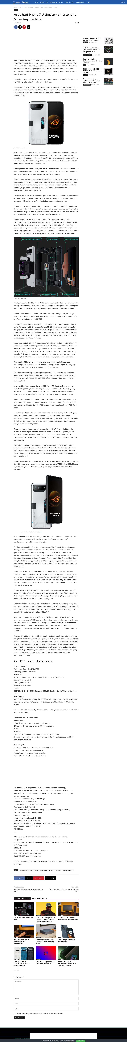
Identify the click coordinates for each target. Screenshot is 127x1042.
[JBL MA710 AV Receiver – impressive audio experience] (68, 909)
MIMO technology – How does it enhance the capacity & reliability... (91, 50)
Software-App (87, 84)
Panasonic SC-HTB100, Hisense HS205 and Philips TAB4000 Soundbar (67, 964)
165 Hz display (23, 870)
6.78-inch (31, 870)
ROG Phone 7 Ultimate (55, 870)
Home (15, 7)
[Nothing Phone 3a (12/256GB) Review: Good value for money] (24, 953)
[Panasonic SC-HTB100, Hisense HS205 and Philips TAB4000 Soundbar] (68, 953)
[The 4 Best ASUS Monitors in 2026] (24, 909)
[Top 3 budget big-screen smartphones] (68, 931)
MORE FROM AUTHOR (40, 898)
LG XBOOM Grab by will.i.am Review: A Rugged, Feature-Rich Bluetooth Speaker (45, 919)
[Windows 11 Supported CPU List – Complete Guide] (46, 953)
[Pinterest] (24, 27)
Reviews (21, 7)
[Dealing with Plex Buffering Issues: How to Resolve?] (108, 61)
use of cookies (70, 1040)
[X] (20, 27)
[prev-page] (15, 969)
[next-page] (18, 969)
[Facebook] (16, 27)
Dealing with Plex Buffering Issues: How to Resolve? (92, 61)
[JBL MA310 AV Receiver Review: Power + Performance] (24, 931)
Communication (87, 55)
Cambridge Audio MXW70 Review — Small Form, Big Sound (45, 941)
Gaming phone (43, 870)
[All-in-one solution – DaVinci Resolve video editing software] (108, 81)
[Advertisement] (46, 45)
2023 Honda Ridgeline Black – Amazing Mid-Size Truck (64, 890)
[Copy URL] (28, 27)
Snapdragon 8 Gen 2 (68, 870)
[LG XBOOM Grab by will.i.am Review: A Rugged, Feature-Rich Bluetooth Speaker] (46, 909)
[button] (123, 2)
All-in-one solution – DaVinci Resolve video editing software (91, 81)
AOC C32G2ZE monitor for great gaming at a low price (29, 890)
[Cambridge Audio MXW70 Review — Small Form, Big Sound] (46, 931)
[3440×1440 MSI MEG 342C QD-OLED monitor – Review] (108, 71)
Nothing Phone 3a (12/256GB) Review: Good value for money (22, 964)
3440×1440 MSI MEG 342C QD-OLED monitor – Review (92, 71)
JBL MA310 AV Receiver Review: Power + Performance (22, 941)
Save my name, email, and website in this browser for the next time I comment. (40, 1013)
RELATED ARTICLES (22, 898)
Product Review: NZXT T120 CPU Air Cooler (92, 39)
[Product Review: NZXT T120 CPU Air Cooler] (108, 40)
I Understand (80, 1040)
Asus (40, 532)
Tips (85, 64)
